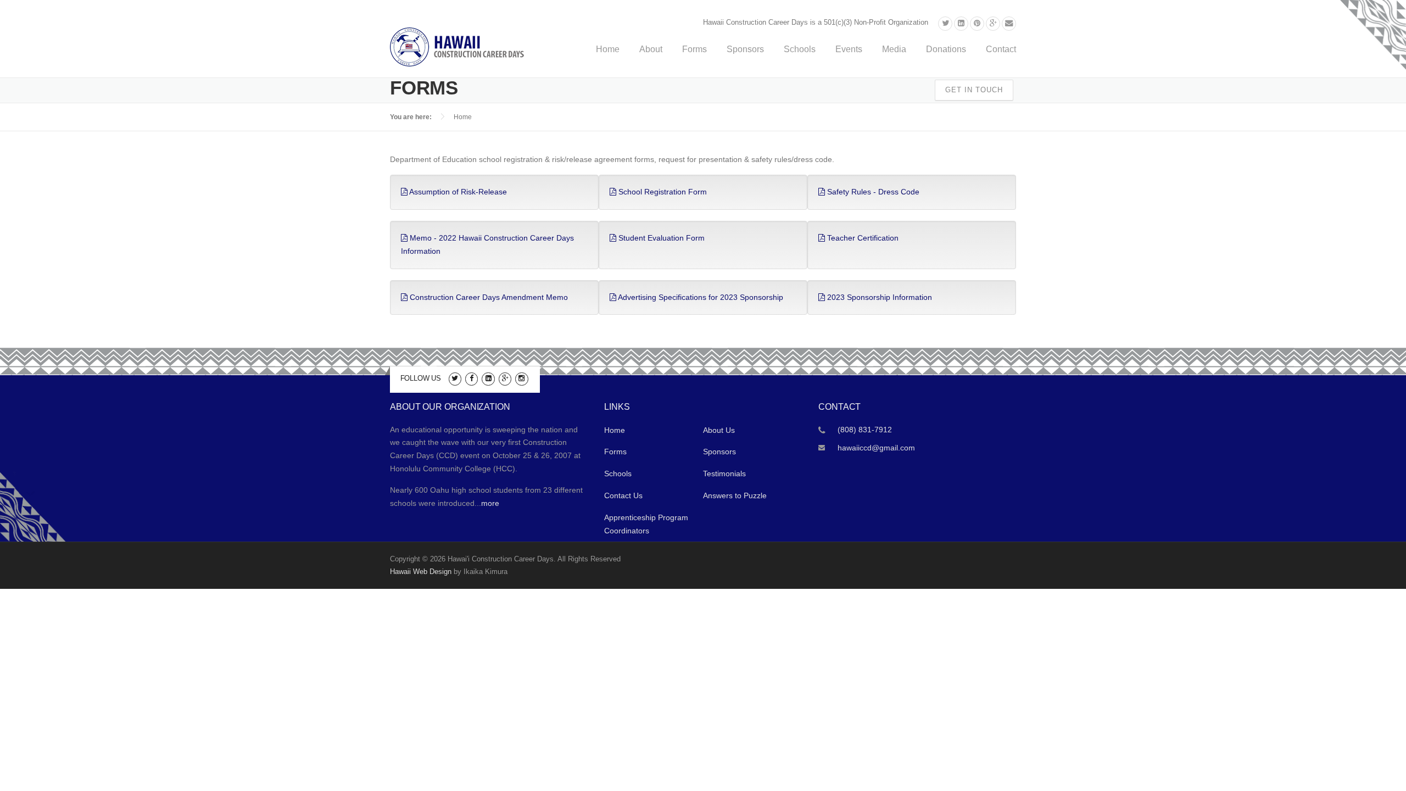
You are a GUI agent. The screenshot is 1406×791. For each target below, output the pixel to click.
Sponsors (745, 49)
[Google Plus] (993, 23)
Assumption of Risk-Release (457, 191)
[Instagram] (521, 378)
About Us (719, 430)
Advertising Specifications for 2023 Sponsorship (699, 297)
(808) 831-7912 (865, 429)
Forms (694, 49)
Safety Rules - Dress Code (872, 191)
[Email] (1009, 23)
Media (894, 49)
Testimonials (724, 473)
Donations (946, 49)
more (490, 503)
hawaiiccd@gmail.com (876, 447)
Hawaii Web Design (420, 571)
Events (848, 49)
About (650, 49)
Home (608, 49)
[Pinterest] (977, 23)
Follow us (420, 378)
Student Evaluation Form (660, 237)
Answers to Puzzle (735, 495)
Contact (1001, 49)
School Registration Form (661, 191)
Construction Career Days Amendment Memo (488, 297)
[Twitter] (945, 23)
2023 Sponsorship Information (878, 297)
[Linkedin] (961, 23)
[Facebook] (471, 378)
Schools (800, 49)
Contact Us (623, 495)
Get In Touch (974, 90)
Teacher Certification (862, 237)
